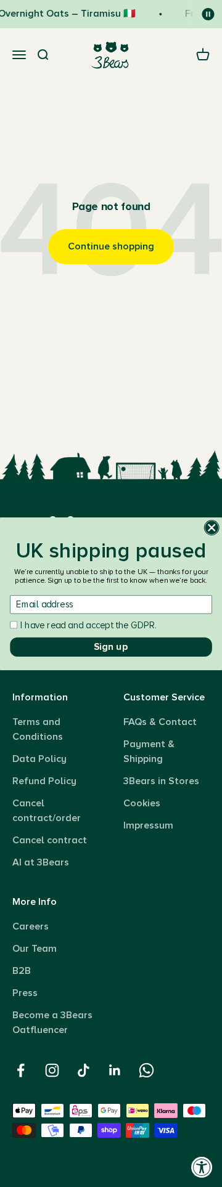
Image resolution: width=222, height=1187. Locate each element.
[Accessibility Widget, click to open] (202, 1167)
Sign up (111, 646)
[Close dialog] (211, 527)
